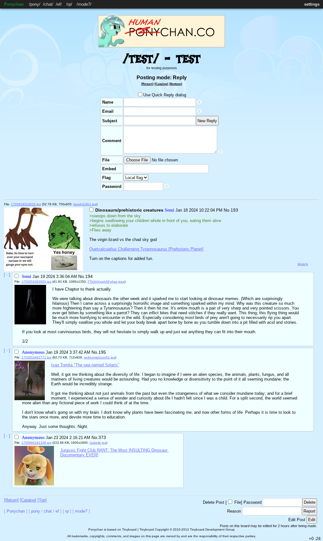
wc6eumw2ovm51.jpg (99, 357)
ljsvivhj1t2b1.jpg (85, 204)
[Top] (42, 500)
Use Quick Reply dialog (164, 95)
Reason (234, 511)
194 (89, 276)
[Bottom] (175, 84)
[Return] (147, 84)
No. (227, 210)
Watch (302, 264)
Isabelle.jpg (98, 442)
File (237, 502)
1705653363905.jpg (36, 281)
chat (48, 4)
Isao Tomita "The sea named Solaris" (85, 365)
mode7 (84, 4)
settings (312, 4)
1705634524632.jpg (26, 204)
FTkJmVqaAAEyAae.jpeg (106, 281)
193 (234, 210)
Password (252, 502)
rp (69, 4)
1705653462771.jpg (36, 357)
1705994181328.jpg (36, 442)
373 (102, 437)
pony (34, 4)
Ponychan (14, 4)
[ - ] (7, 274)
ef (59, 4)
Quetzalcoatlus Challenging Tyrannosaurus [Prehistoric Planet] (146, 249)
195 (102, 352)
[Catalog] (161, 84)
